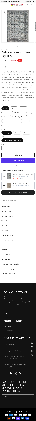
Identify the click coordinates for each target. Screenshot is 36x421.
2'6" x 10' (6, 112)
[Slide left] (14, 46)
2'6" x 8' (23, 108)
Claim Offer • (18, 192)
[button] (4, 5)
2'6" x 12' (17, 112)
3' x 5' (5, 108)
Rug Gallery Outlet (21, 412)
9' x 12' (5, 121)
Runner (27, 133)
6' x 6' (5, 117)
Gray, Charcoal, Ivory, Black (12, 140)
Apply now (9, 314)
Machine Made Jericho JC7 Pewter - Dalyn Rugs (23, 174)
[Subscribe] (32, 396)
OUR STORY (7, 326)
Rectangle (6, 133)
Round (18, 133)
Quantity (3, 144)
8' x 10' (14, 117)
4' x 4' (14, 108)
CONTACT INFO (8, 331)
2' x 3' (5, 125)
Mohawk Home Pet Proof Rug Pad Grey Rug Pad (23, 183)
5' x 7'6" (27, 112)
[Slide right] (22, 46)
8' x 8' (23, 117)
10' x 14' (25, 121)
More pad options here (8, 200)
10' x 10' (15, 121)
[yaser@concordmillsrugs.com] (19, 347)
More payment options (18, 165)
